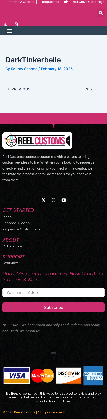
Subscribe (53, 307)
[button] (101, 13)
